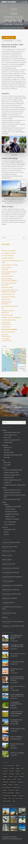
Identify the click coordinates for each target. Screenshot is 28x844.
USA (13, 798)
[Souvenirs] (6, 811)
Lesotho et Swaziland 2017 (12, 440)
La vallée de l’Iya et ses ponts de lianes (12, 608)
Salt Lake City (6, 299)
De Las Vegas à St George (10, 265)
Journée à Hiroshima (8, 564)
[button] (26, 2)
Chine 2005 (7, 465)
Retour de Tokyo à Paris (9, 546)
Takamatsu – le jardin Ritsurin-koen (13, 626)
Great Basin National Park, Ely (10, 307)
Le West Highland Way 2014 (12, 480)
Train (9, 798)
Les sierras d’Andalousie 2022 (13, 470)
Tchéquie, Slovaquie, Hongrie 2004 (14, 485)
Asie (3, 460)
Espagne (5, 776)
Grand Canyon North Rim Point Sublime (9, 273)
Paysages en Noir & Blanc (13, 506)
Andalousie (6, 768)
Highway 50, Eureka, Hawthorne (8, 311)
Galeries (6, 504)
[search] (22, 2)
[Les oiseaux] (6, 819)
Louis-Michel (8, 24)
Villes (21, 798)
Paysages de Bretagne (12, 514)
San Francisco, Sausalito (10, 329)
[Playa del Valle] (14, 827)
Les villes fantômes (8, 255)
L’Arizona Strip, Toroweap (6, 268)
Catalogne (11, 773)
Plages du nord (10, 516)
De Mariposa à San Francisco (6, 323)
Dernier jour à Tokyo (8, 551)
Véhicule (6, 534)
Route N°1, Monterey (8, 332)
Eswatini (11, 776)
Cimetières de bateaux (12, 519)
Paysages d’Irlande (11, 511)
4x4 (4, 765)
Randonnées (16, 787)
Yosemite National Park (9, 320)
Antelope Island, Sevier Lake (7, 303)
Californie (17, 771)
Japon (4, 779)
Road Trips (11, 790)
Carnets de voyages (8, 2)
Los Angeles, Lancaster (9, 253)
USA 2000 (14, 9)
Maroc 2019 (7, 437)
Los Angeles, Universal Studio (7, 339)
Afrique (4, 430)
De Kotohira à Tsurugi (9, 613)
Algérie (18, 765)
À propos (5, 527)
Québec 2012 (8, 447)
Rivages (5, 790)
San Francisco (6, 327)
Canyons (5, 773)
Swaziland (20, 795)
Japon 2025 (7, 462)
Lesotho (14, 779)
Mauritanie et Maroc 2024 (12, 432)
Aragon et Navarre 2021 (11, 472)
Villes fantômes (7, 801)
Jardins (9, 779)
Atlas (22, 768)
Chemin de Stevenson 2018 (12, 492)
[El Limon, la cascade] (6, 827)
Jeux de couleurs (10, 509)
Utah (17, 798)
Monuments (20, 782)
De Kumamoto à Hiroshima (10, 568)
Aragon (18, 768)
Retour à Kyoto (7, 559)
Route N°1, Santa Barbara (6, 335)
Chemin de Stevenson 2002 (12, 499)
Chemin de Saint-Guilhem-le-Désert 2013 (15, 496)
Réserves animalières (8, 793)
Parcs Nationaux (7, 787)
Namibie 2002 (8, 442)
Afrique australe (10, 765)
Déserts (17, 773)
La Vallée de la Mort (8, 258)
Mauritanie (5, 782)
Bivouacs (11, 771)
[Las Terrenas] (22, 827)
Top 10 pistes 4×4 (9, 524)
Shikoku (18, 793)
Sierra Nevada (6, 795)
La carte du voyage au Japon (11, 542)
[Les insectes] (22, 811)
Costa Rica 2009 (8, 452)
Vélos (14, 801)
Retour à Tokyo (7, 555)
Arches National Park (8, 294)
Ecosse (23, 773)
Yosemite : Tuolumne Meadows (11, 317)
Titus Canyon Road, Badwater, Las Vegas (12, 261)
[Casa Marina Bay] (14, 819)
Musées (5, 784)
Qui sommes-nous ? (10, 529)
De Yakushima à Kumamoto (10, 572)
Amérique (5, 445)
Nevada (16, 784)
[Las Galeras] (22, 819)
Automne (5, 771)
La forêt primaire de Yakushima (12, 577)
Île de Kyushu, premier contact (11, 594)
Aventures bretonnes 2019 (12, 490)
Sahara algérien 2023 (10, 435)
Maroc (19, 779)
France (4, 488)
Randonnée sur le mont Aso (10, 589)
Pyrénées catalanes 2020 (11, 475)
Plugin (24, 370)
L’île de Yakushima (8, 581)
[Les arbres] (14, 811)
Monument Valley (7, 287)
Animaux (12, 768)
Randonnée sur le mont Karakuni (12, 585)
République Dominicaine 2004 (13, 455)
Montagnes (13, 782)
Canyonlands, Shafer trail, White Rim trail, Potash (10, 291)
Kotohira (5, 617)
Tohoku (5, 798)
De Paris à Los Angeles (9, 250)
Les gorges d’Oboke (8, 602)
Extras (4, 502)
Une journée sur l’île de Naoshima (12, 621)
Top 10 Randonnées (10, 522)
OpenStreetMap (22, 366)
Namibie (10, 784)
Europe (4, 468)
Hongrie (21, 776)
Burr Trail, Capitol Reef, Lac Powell (9, 284)
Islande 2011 (8, 482)
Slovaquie (14, 795)
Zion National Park (7, 276)
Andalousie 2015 (9, 477)
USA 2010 (7, 450)
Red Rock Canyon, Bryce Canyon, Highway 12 (10, 279)
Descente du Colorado (8, 297)
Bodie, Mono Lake (7, 315)
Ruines (17, 790)
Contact (6, 532)
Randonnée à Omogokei (9, 598)
